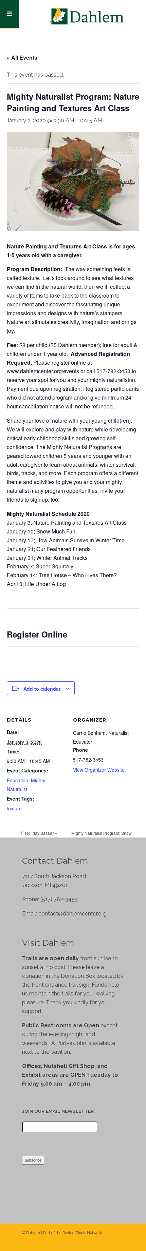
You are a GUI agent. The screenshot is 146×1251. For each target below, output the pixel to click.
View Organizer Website (99, 769)
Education (17, 780)
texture (14, 808)
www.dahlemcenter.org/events (43, 371)
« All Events (22, 57)
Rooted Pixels (74, 1233)
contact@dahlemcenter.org (72, 913)
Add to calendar (41, 688)
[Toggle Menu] (9, 14)
